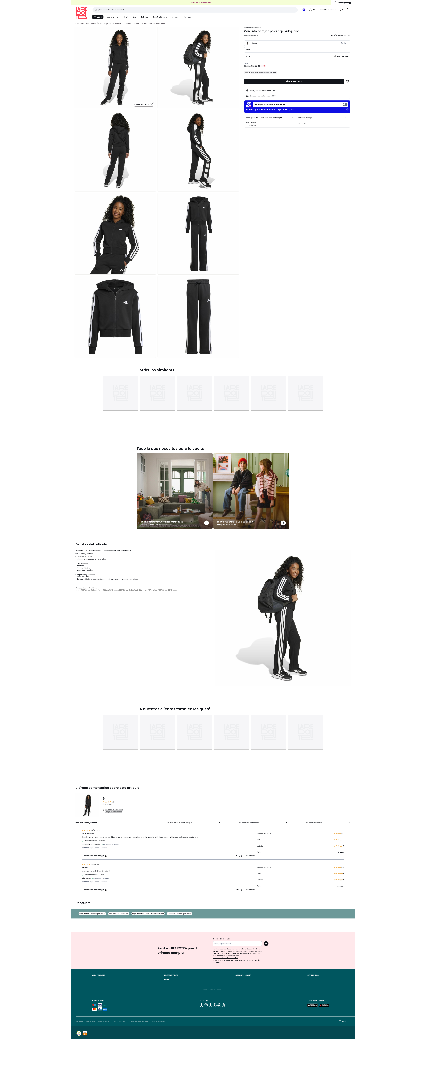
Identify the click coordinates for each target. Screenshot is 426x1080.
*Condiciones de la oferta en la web (138, 1021)
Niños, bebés (91, 23)
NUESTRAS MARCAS (313, 975)
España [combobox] (344, 1021)
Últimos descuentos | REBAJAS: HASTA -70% (200, 3)
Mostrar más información (213, 990)
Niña (100, 23)
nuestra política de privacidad (225, 958)
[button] (347, 10)
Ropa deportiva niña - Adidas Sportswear (148, 913)
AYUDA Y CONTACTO (98, 975)
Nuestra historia (160, 17)
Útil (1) (239, 890)
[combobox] (193, 823)
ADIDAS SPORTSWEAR (252, 28)
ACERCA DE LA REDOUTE (243, 975)
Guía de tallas (343, 56)
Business (187, 17)
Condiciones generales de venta (85, 1021)
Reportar (250, 856)
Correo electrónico (221, 939)
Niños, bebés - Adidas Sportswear (92, 913)
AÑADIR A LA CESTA (294, 81)
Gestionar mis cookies (158, 1021)
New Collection (129, 17)
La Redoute (79, 23)
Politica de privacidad (118, 1021)
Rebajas (144, 17)
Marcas (175, 17)
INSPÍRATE (167, 980)
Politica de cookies (103, 1021)
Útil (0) (239, 856)
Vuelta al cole (112, 17)
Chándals (127, 23)
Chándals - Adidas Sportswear (179, 913)
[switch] (300, 104)
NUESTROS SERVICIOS (171, 975)
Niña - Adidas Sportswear (118, 913)
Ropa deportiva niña (112, 23)
